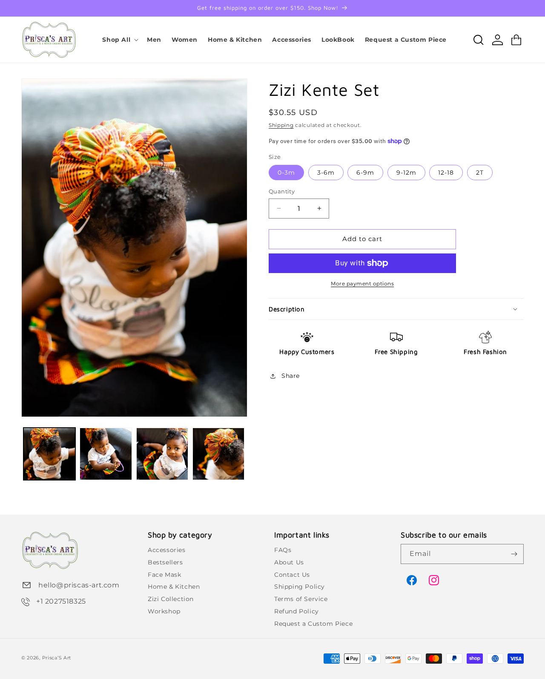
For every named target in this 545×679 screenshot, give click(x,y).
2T (480, 172)
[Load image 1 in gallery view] (49, 454)
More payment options (362, 283)
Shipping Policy (299, 586)
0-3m (286, 172)
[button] (119, 40)
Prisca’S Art (56, 658)
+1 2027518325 (61, 601)
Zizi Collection (171, 599)
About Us (289, 562)
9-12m (406, 172)
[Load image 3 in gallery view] (162, 454)
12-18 (446, 172)
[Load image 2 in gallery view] (106, 454)
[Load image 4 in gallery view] (218, 454)
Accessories (167, 550)
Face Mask (164, 574)
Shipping (281, 125)
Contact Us (292, 574)
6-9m (365, 172)
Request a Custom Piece (313, 623)
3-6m (326, 172)
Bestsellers (165, 562)
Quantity (282, 191)
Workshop (164, 611)
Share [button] (290, 376)
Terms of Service (301, 599)
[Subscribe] (514, 554)
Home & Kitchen (174, 586)
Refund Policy (296, 611)
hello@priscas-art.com (79, 585)
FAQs (282, 550)
